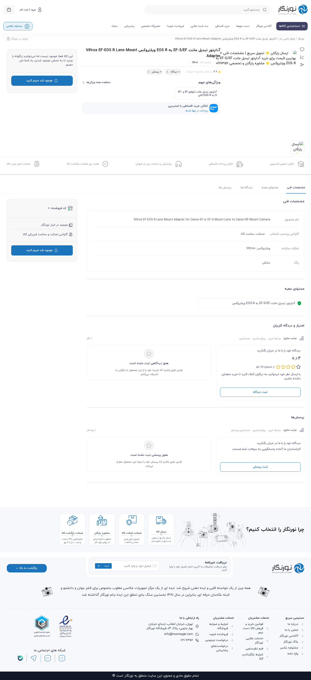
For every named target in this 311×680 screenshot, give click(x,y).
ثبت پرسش (260, 467)
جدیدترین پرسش (240, 430)
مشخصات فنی (296, 188)
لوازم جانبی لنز (287, 39)
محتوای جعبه (269, 188)
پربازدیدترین (259, 338)
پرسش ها (225, 188)
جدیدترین (244, 338)
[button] (302, 49)
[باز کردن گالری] (256, 91)
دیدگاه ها (247, 188)
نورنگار (301, 39)
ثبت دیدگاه (260, 392)
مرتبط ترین (274, 338)
